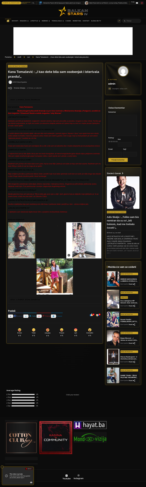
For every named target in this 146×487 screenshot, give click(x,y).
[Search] (125, 21)
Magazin (23, 21)
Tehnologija (57, 21)
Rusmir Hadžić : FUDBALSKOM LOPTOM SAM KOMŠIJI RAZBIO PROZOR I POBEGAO (129, 321)
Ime (119, 139)
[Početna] (8, 21)
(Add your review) (72, 395)
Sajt (124, 149)
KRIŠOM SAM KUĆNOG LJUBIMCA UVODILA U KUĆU (128, 280)
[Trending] (119, 21)
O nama (68, 21)
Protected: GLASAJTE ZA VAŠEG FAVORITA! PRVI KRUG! (80, 2)
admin (111, 83)
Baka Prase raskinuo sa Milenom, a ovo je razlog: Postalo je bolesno (41, 3)
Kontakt (86, 21)
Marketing (77, 21)
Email (110, 149)
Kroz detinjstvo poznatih (18, 66)
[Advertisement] (73, 41)
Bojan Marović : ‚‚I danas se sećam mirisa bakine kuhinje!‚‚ (129, 339)
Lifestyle (34, 21)
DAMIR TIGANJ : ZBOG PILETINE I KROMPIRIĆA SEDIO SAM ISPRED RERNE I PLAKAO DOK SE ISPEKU (129, 377)
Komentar (112, 112)
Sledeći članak (114, 173)
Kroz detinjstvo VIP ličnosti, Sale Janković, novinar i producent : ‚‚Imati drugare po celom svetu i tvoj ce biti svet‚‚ (128, 302)
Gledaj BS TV (96, 21)
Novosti (15, 21)
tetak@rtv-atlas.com (119, 89)
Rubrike (45, 21)
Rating (111, 138)
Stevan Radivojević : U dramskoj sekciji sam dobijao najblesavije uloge (128, 358)
